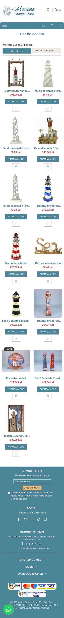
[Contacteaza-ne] (43, 25)
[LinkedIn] (32, 519)
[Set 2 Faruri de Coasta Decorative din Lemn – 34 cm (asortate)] (48, 361)
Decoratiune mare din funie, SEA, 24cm (48, 263)
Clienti (30, 566)
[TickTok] (39, 519)
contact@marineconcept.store (34, 548)
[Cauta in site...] (48, 10)
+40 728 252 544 (33, 544)
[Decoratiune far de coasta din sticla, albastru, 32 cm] (48, 188)
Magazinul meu (30, 559)
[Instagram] (45, 519)
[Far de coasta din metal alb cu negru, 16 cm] (16, 303)
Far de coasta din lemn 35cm (16, 205)
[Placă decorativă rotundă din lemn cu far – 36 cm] (16, 361)
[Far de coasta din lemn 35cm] (16, 188)
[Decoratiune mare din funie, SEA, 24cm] (48, 246)
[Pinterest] (25, 519)
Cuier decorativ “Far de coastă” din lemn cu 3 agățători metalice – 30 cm (48, 148)
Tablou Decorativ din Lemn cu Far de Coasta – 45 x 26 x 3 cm (16, 435)
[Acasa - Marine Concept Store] (19, 11)
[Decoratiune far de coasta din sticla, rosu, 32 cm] (16, 246)
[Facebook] (19, 519)
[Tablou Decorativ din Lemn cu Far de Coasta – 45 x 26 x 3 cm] (16, 418)
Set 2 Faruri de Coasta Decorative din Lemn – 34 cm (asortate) (48, 378)
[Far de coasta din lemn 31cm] (48, 73)
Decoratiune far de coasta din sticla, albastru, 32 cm (48, 205)
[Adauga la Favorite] (16, 108)
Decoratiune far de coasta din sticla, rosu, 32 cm (16, 263)
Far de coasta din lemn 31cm (47, 90)
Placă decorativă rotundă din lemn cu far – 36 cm (16, 378)
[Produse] (5, 26)
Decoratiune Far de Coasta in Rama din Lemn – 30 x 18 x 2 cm (16, 90)
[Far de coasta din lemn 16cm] (16, 131)
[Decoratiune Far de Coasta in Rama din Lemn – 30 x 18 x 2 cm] (16, 73)
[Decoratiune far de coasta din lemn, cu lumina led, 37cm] (48, 303)
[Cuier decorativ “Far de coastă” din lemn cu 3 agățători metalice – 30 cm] (48, 131)
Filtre (18, 50)
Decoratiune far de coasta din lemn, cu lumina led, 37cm (48, 320)
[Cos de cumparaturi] (52, 25)
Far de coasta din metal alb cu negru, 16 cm (16, 320)
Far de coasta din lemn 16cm (16, 148)
